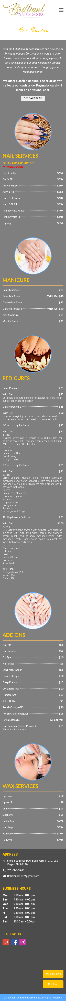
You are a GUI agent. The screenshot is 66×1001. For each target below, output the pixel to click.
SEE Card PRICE (33, 98)
